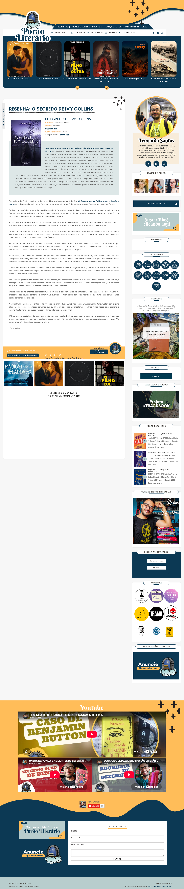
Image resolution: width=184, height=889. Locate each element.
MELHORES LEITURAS (136, 26)
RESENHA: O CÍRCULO (49, 79)
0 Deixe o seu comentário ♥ (22, 351)
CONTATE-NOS (129, 32)
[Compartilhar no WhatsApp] (60, 355)
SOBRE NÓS (79, 32)
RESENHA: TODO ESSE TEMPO (162, 452)
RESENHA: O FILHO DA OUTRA (77, 79)
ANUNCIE (112, 32)
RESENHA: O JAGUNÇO (134, 79)
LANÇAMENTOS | (115, 26)
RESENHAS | (64, 26)
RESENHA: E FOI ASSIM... (19, 79)
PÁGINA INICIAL (61, 32)
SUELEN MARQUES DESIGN (159, 886)
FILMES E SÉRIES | (81, 26)
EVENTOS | (98, 26)
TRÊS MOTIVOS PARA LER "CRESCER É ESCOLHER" (156, 333)
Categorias (97, 32)
